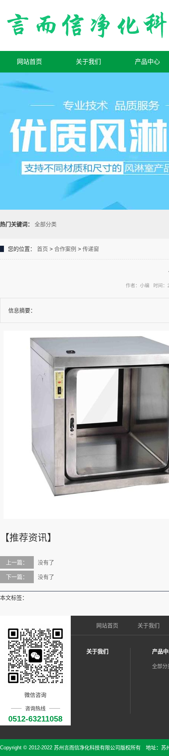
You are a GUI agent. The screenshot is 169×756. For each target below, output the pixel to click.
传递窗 (91, 249)
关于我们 (88, 61)
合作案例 (65, 249)
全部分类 (46, 224)
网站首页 (29, 61)
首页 (42, 249)
